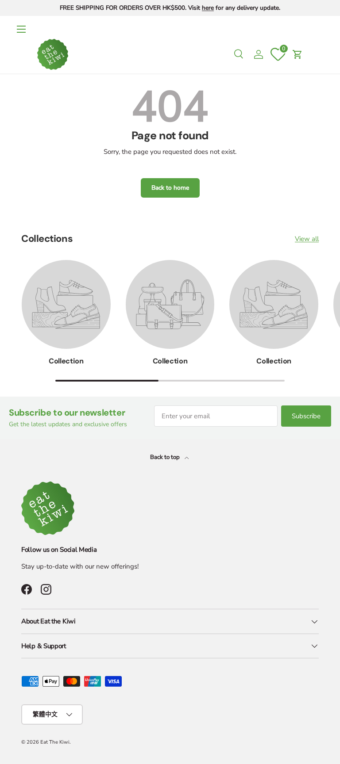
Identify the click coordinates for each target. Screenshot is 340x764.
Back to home (170, 187)
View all (307, 238)
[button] (297, 54)
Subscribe (306, 416)
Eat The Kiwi (55, 742)
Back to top (165, 457)
